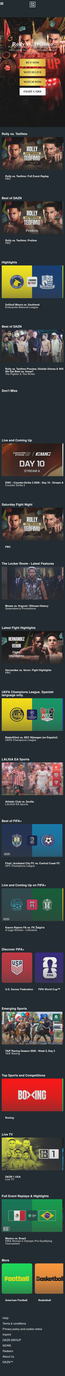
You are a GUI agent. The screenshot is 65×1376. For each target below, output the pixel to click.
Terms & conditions (14, 1323)
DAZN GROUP (12, 1340)
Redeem (8, 1351)
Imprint (7, 1334)
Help (5, 1318)
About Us (8, 1356)
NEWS (7, 1345)
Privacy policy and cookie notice (22, 1329)
